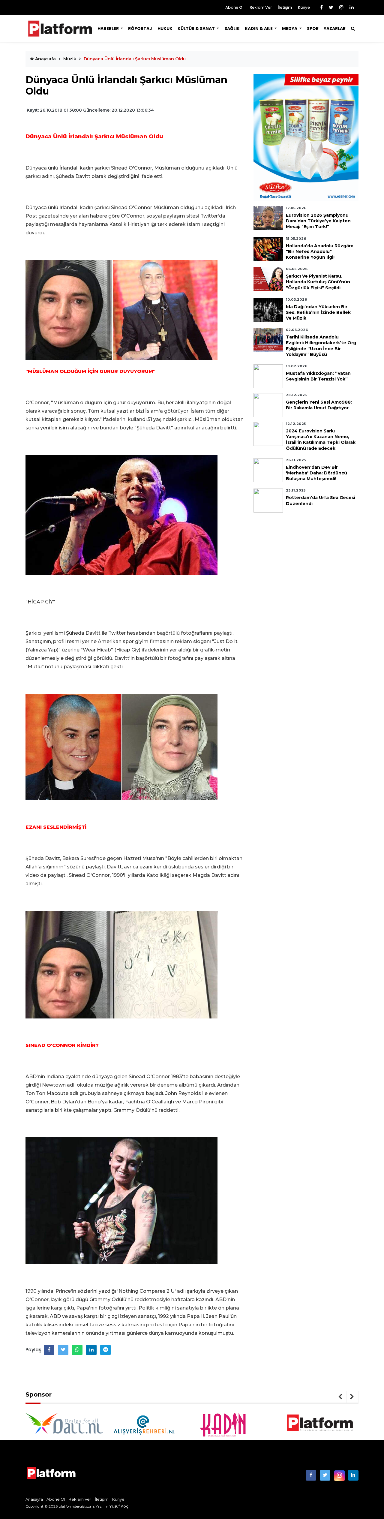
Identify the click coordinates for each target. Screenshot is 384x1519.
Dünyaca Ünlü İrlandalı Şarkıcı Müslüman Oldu (135, 59)
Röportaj (140, 29)
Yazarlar (335, 29)
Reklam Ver (261, 7)
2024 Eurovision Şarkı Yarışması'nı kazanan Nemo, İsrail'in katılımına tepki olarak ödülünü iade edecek (321, 439)
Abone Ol (234, 7)
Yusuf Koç (118, 1506)
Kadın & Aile (259, 29)
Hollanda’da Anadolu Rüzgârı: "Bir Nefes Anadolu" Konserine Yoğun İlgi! (319, 251)
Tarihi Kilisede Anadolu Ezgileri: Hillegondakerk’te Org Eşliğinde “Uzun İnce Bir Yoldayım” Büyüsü (321, 345)
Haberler (109, 29)
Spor (313, 29)
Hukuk (165, 29)
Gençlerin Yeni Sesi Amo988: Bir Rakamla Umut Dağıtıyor (319, 405)
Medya (290, 29)
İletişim (285, 7)
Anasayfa (34, 1499)
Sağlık (232, 29)
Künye (304, 7)
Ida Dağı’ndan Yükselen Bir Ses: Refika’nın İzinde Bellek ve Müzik (318, 312)
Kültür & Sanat (197, 29)
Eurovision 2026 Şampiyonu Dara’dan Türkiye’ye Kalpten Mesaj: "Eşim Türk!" (318, 220)
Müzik (69, 59)
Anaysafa (45, 59)
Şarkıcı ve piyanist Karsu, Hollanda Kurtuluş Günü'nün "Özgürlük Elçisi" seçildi (318, 281)
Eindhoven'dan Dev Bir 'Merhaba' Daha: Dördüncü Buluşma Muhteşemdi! (316, 473)
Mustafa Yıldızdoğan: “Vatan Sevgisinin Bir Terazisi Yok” (318, 376)
